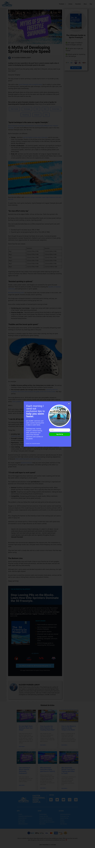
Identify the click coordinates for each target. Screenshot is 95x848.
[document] (47, 424)
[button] (69, 403)
